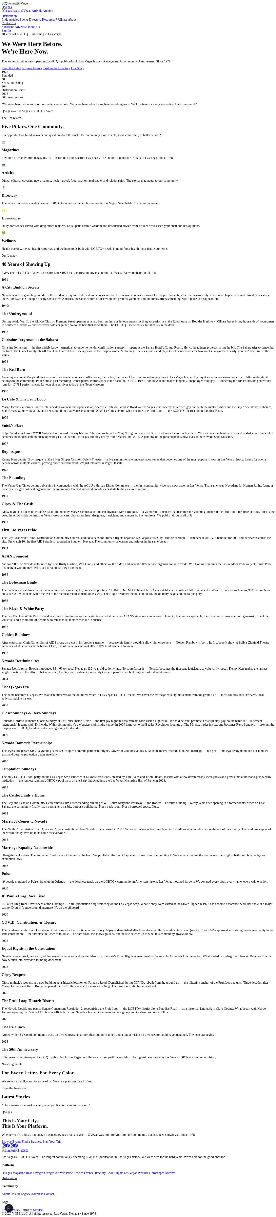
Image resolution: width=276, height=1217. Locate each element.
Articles (14, 19)
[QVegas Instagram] (4, 1146)
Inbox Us (34, 26)
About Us (8, 1194)
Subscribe (8, 26)
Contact (49, 1194)
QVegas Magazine (13, 1173)
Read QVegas (34, 1173)
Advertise (21, 26)
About (72, 19)
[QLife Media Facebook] (16, 1146)
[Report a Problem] (9, 1208)
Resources (48, 19)
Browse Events (11, 1141)
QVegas (7, 7)
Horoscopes (156, 1173)
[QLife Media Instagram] (12, 1146)
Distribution (9, 16)
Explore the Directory (56, 68)
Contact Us (9, 23)
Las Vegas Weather (136, 1173)
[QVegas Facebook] (8, 1146)
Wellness (61, 19)
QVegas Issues (11, 10)
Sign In (6, 30)
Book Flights (114, 1173)
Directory (35, 19)
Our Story (77, 68)
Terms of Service (32, 1210)
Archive (48, 10)
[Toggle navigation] (30, 4)
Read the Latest (11, 68)
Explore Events (32, 68)
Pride (5, 19)
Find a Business (32, 1141)
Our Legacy (22, 1194)
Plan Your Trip (52, 1141)
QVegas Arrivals (31, 10)
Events (24, 19)
